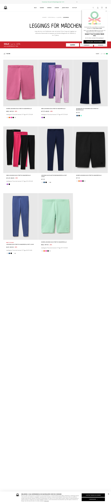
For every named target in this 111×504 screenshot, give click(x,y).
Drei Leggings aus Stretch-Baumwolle (53, 108)
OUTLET (74, 7)
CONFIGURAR (92, 499)
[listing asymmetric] (102, 54)
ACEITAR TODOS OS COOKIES (93, 495)
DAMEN (42, 7)
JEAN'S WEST (65, 7)
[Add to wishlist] (6, 62)
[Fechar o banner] (108, 494)
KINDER (57, 7)
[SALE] (55, 44)
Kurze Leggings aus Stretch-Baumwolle (19, 108)
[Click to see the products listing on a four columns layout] (104, 54)
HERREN (49, 7)
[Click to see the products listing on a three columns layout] (107, 54)
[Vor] (77, 2)
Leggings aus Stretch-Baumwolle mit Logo (20, 244)
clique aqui (46, 500)
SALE (35, 7)
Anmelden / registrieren (94, 42)
